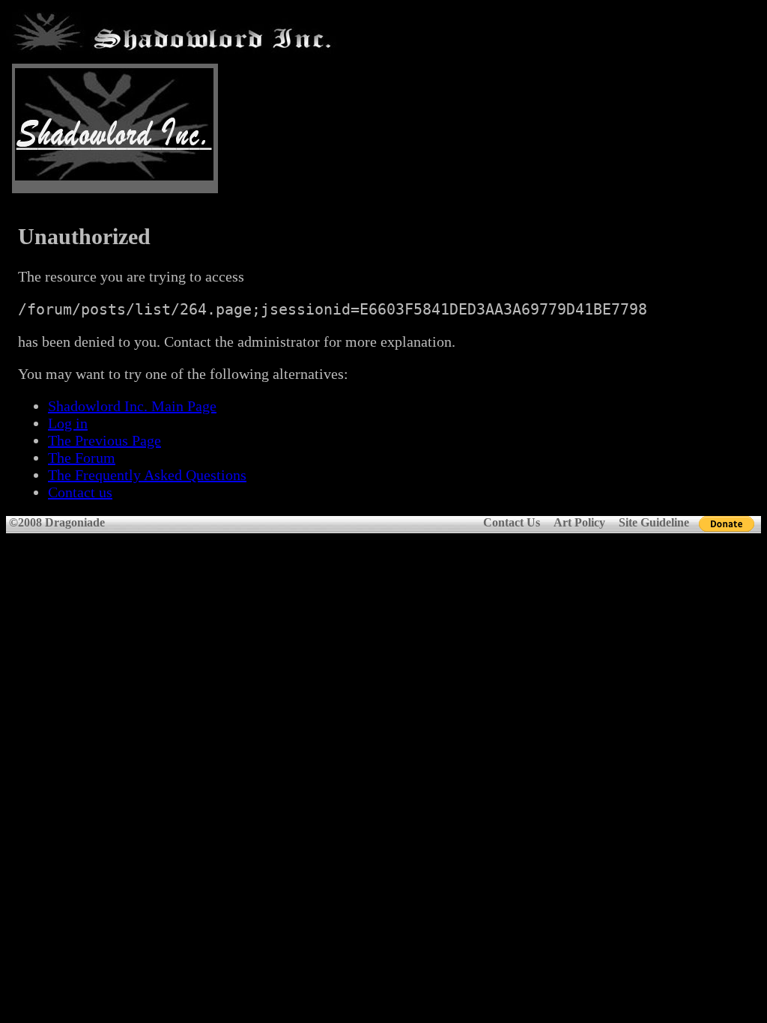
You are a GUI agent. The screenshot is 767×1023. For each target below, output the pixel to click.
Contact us (80, 492)
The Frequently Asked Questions (147, 475)
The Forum (81, 457)
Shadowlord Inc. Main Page (132, 406)
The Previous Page (104, 440)
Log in (68, 423)
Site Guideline (654, 522)
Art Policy (579, 522)
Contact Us (511, 522)
